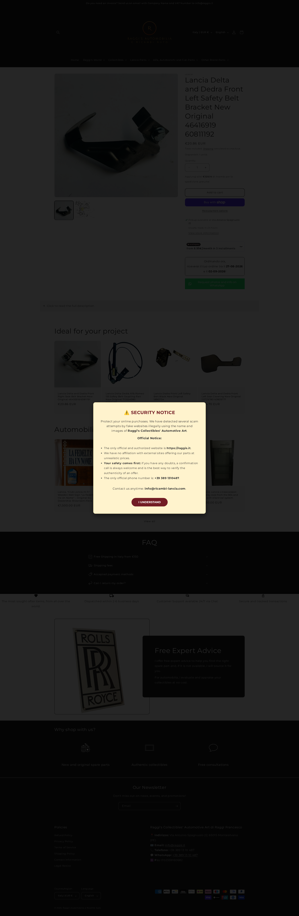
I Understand (149, 502)
